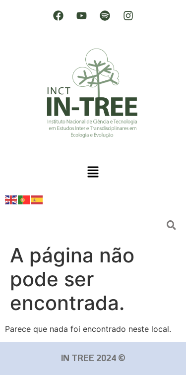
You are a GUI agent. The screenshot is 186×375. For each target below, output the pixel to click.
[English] (11, 199)
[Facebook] (58, 15)
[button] (93, 172)
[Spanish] (37, 199)
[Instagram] (128, 15)
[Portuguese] (24, 199)
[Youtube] (81, 15)
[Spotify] (104, 15)
